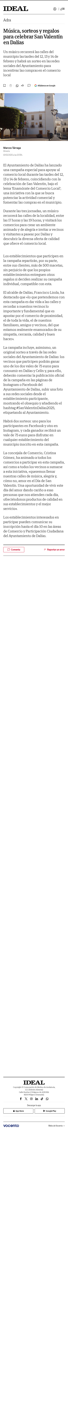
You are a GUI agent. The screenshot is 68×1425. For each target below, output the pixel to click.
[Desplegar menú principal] (62, 9)
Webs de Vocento (55, 1125)
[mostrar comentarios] (29, 85)
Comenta (15, 549)
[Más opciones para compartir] (22, 86)
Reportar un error (56, 549)
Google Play (51, 1111)
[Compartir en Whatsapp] (17, 86)
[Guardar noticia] (4, 85)
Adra (7, 20)
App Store (20, 1111)
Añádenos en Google (46, 85)
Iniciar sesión (55, 9)
